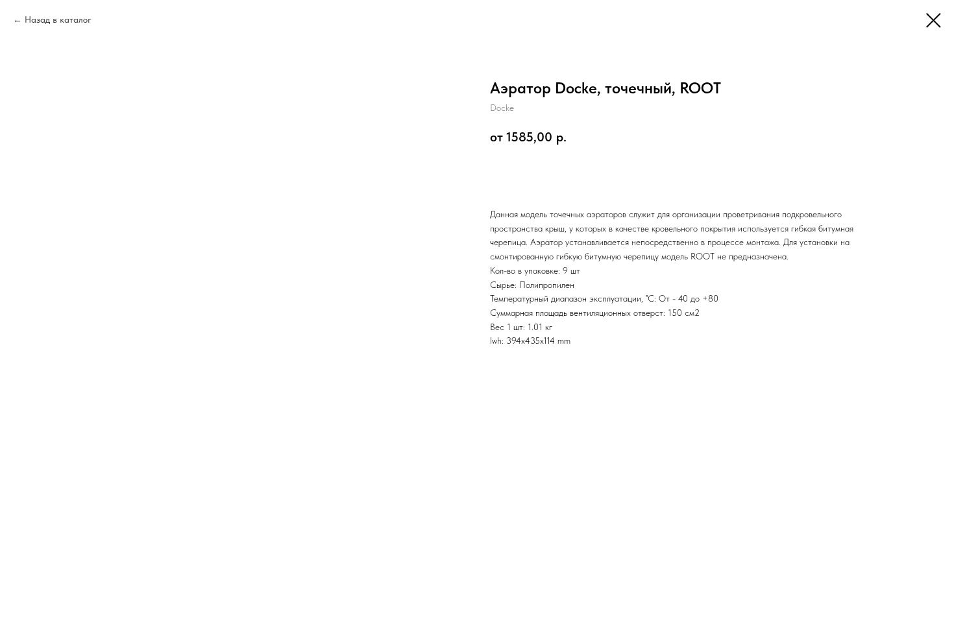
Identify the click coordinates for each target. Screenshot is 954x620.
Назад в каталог (58, 19)
